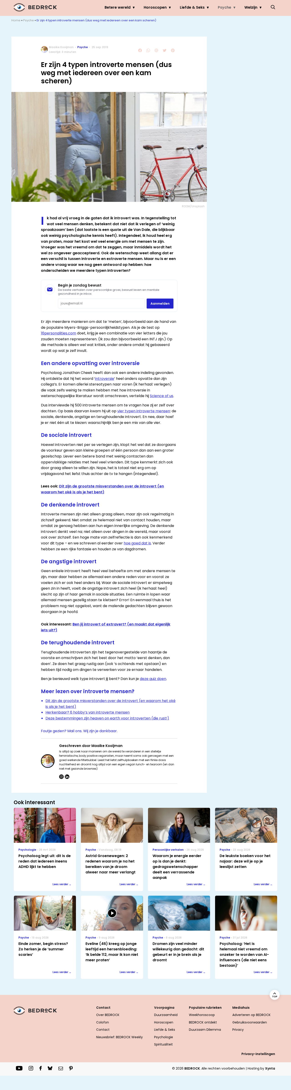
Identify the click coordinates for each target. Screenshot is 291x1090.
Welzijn (250, 7)
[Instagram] (61, 776)
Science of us (161, 395)
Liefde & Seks (192, 7)
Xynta (270, 1068)
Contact (103, 1029)
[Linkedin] (67, 776)
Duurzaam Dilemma (205, 1029)
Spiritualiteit (163, 1044)
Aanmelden (160, 303)
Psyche (224, 7)
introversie (104, 378)
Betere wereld (117, 7)
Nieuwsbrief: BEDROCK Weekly (119, 1037)
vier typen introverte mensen (143, 411)
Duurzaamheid (166, 1015)
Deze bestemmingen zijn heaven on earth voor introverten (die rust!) (107, 718)
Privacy (238, 1029)
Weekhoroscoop (202, 1015)
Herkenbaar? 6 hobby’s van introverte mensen (87, 712)
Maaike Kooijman (61, 47)
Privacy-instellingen (258, 1054)
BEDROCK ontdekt (203, 1022)
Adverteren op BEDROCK (251, 1015)
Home (15, 20)
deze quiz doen (153, 678)
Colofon (102, 1022)
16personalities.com (58, 333)
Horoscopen (155, 7)
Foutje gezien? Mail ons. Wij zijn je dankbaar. (79, 731)
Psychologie (163, 1037)
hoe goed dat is (137, 543)
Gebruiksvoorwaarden (249, 1022)
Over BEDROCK (107, 1015)
